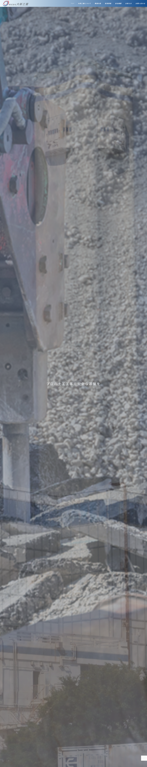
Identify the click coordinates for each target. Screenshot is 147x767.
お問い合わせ (140, 3)
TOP (72, 3)
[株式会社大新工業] (15, 3)
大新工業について (84, 3)
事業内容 (98, 3)
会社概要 (118, 3)
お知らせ (128, 3)
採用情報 (108, 3)
